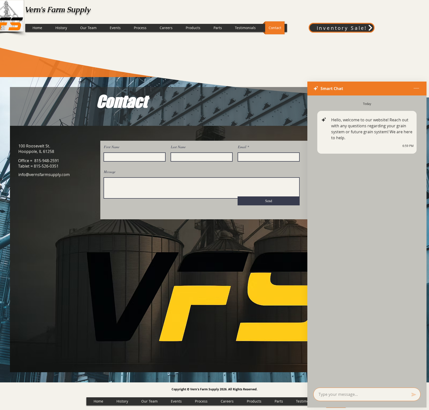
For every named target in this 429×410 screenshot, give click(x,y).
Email (242, 147)
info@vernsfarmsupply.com (44, 174)
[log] (367, 240)
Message (109, 172)
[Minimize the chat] (416, 88)
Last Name (178, 147)
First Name (111, 147)
